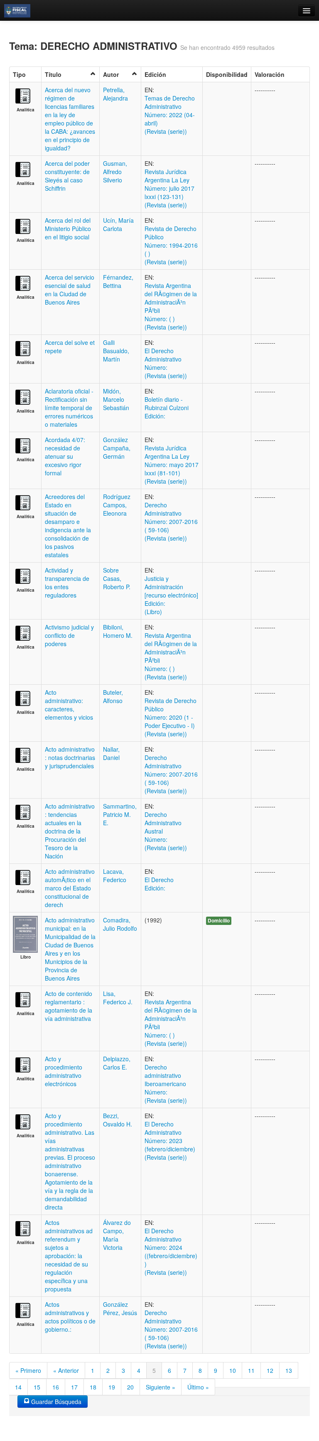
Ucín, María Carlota (118, 224)
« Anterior (66, 1370)
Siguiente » (160, 1387)
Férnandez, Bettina (118, 281)
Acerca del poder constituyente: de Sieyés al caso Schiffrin (67, 175)
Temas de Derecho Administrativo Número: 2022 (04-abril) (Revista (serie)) (170, 114)
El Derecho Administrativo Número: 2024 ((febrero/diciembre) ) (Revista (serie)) (171, 1251)
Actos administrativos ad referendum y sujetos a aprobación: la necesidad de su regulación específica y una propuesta (69, 1255)
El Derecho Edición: (159, 883)
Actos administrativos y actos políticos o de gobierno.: (70, 1316)
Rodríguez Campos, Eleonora (116, 504)
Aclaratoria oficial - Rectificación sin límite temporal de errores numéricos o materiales (69, 407)
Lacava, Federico (114, 875)
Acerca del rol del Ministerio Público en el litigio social (68, 228)
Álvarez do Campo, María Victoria (117, 1235)
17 (74, 1387)
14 (18, 1387)
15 (37, 1387)
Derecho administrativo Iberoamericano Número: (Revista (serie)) (166, 1083)
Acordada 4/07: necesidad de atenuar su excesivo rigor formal (65, 456)
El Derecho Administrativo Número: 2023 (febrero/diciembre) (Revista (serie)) (170, 1140)
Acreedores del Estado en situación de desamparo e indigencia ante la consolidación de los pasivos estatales (68, 525)
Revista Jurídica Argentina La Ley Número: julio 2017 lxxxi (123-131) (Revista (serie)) (169, 188)
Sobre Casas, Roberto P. (116, 578)
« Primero (28, 1370)
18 (93, 1387)
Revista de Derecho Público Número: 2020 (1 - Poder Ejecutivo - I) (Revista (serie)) (170, 717)
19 (111, 1387)
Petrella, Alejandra (115, 94)
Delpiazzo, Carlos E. (116, 1063)
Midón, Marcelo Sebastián (116, 399)
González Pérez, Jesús (120, 1308)
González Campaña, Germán (116, 447)
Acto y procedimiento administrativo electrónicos (63, 1071)
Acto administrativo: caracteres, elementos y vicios (69, 704)
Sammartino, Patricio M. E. (120, 814)
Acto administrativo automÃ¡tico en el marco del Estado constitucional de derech (70, 888)
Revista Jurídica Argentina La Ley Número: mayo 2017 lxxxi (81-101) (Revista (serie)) (172, 464)
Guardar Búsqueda (55, 1401)
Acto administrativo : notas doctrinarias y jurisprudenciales (70, 757)
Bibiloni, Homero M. (118, 631)
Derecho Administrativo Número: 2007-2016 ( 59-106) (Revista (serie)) (171, 521)
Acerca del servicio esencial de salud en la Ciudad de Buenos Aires (69, 289)
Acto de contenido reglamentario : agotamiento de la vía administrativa (68, 1006)
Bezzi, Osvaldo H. (117, 1119)
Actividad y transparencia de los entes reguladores (67, 582)
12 (270, 1370)
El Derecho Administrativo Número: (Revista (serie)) (166, 363)
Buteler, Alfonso (113, 696)
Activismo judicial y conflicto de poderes (69, 635)
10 (232, 1370)
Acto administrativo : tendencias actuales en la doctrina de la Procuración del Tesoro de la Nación (70, 831)
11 (251, 1370)
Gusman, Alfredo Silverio (115, 171)
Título (53, 74)
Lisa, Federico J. (118, 997)
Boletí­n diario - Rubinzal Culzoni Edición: (167, 407)
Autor (111, 74)
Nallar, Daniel (111, 753)
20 (130, 1387)
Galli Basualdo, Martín (116, 350)
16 (55, 1387)
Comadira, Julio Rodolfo (120, 924)
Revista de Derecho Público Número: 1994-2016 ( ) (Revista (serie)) (171, 245)
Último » (198, 1387)
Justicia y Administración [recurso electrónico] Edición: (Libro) (171, 595)
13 (288, 1370)
